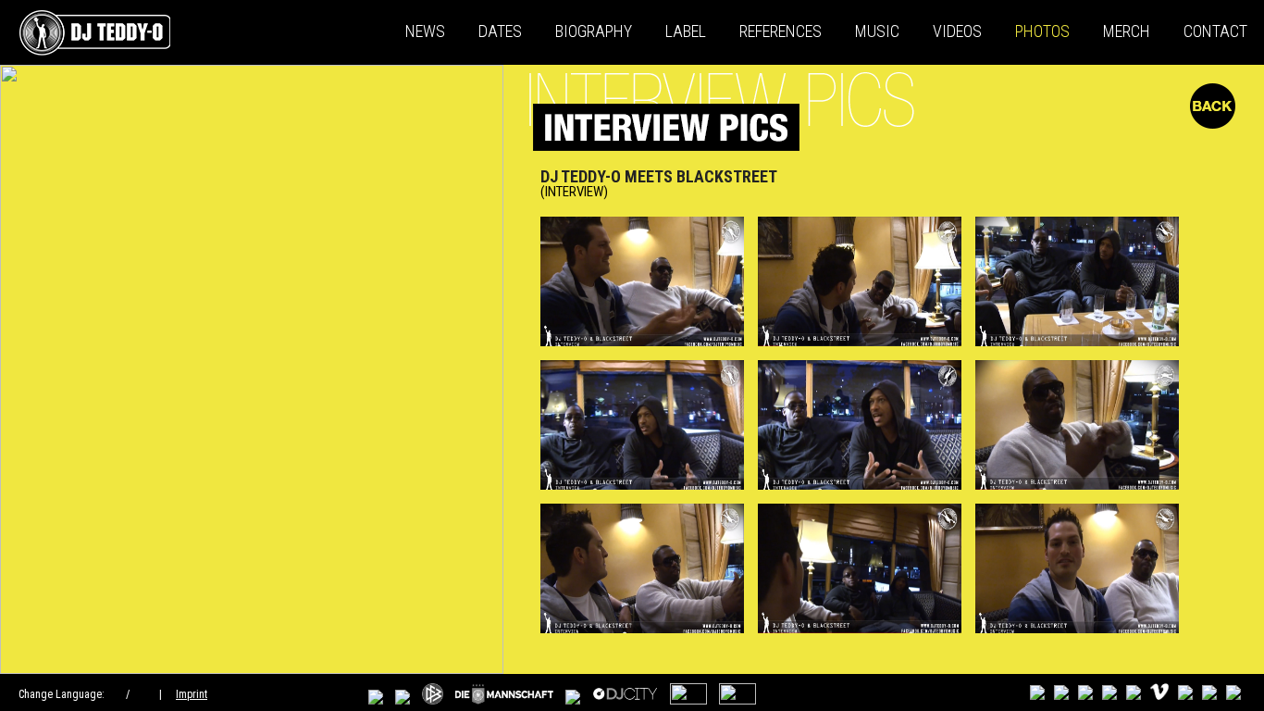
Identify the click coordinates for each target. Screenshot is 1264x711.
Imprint (191, 694)
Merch (1126, 31)
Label (685, 31)
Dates (500, 31)
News (425, 31)
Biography (593, 31)
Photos (1042, 31)
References (780, 31)
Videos (957, 31)
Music (877, 31)
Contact (1215, 31)
